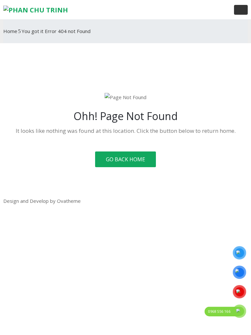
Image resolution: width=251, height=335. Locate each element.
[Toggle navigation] (241, 10)
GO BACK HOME (125, 159)
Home (10, 31)
